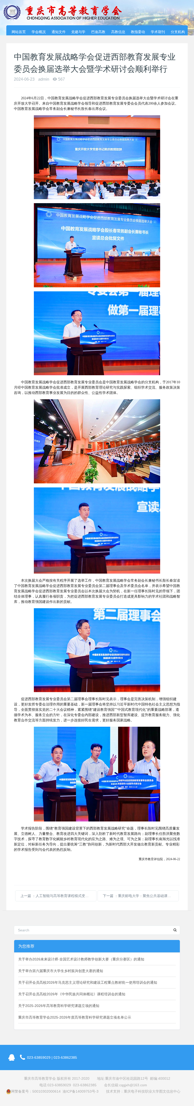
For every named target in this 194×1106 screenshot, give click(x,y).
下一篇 (141, 896)
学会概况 (39, 32)
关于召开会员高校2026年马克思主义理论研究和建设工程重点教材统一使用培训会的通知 (87, 982)
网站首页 (19, 32)
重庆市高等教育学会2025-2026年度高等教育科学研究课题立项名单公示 (74, 1017)
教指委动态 (138, 32)
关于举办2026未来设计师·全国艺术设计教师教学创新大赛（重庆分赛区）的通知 (81, 959)
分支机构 (178, 32)
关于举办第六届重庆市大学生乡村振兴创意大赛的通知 (60, 971)
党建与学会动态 (78, 32)
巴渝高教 (98, 32)
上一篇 (58, 896)
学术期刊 (158, 32)
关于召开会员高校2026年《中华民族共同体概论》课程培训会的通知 (71, 994)
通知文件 (59, 32)
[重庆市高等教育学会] (66, 12)
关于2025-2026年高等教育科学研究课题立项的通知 (58, 1006)
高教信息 (118, 32)
